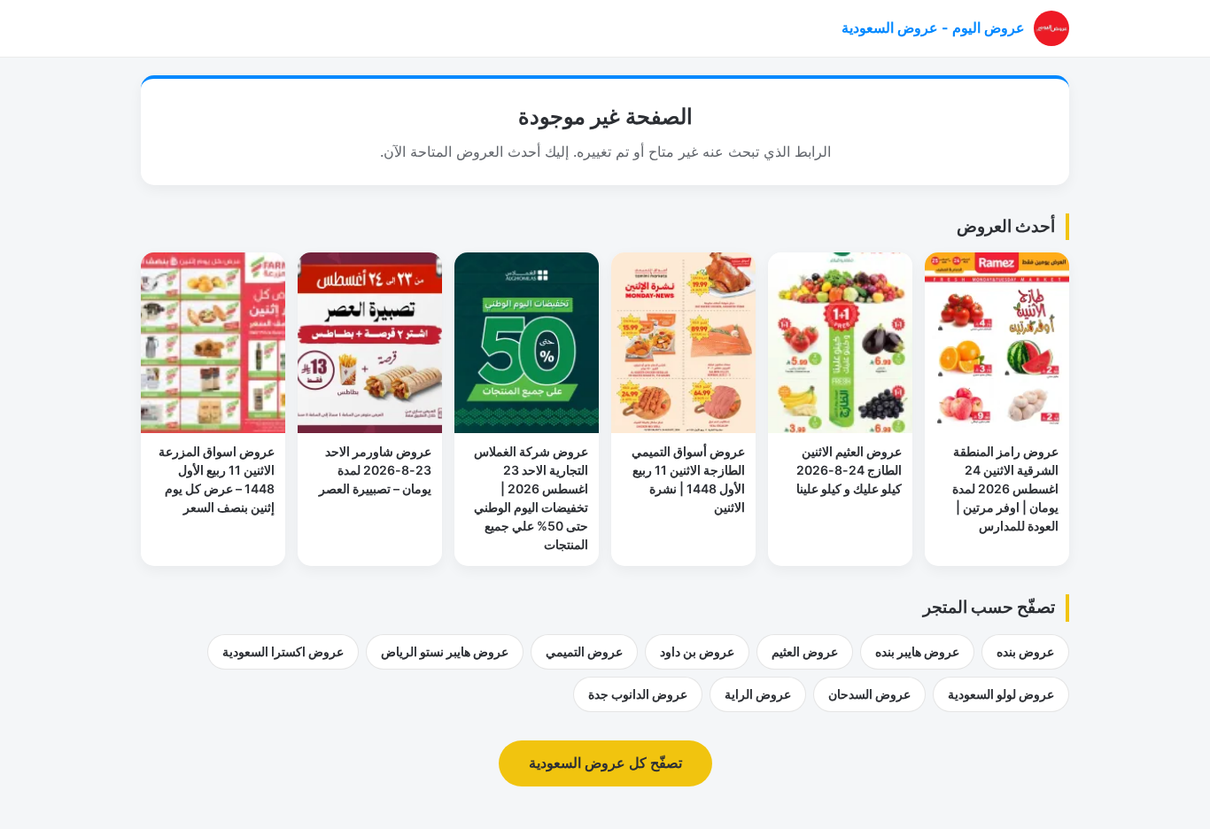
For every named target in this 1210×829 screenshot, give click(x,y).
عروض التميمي (584, 651)
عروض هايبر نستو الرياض (444, 651)
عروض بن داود (697, 651)
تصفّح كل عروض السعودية (605, 762)
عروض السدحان (869, 693)
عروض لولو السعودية (1001, 693)
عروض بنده (1025, 651)
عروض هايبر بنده (917, 651)
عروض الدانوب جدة (637, 693)
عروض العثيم (805, 651)
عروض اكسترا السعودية (283, 651)
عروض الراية (758, 693)
